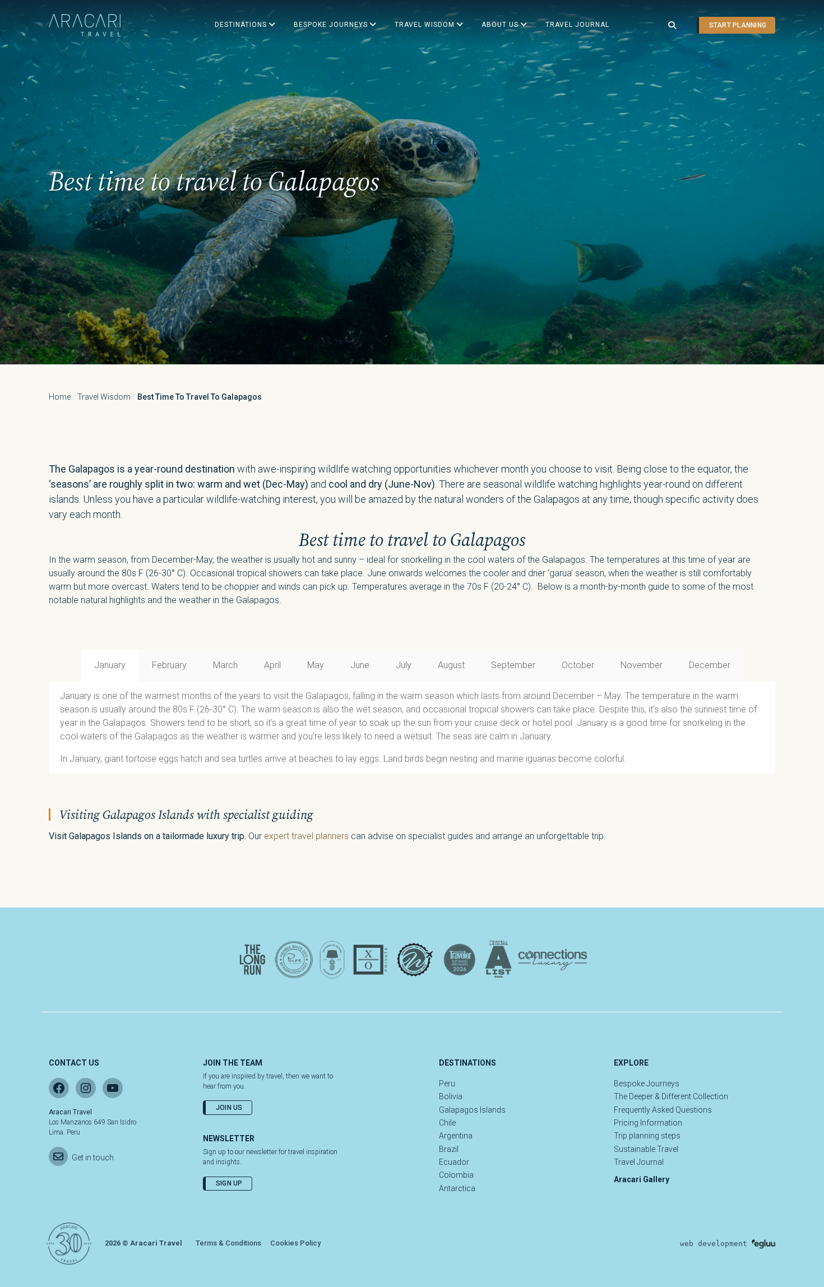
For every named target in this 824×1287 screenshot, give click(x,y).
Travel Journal (639, 1162)
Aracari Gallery (641, 1179)
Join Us (229, 1108)
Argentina (456, 1135)
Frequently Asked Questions (663, 1109)
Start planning (737, 25)
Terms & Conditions (228, 1243)
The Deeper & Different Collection (671, 1096)
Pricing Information (648, 1122)
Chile (447, 1122)
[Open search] (672, 25)
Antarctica (457, 1188)
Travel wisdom (104, 396)
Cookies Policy (295, 1243)
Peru (447, 1083)
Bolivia (450, 1096)
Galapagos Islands (472, 1109)
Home (60, 396)
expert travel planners (306, 836)
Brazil (449, 1149)
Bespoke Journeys (646, 1083)
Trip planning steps (647, 1135)
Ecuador (454, 1162)
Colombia (456, 1174)
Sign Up (229, 1183)
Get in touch (93, 1157)
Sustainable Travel (646, 1149)
